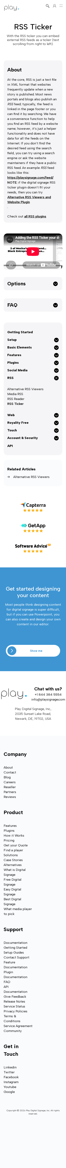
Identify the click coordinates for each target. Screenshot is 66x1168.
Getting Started (20, 332)
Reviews (10, 797)
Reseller (10, 787)
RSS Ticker (15, 404)
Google (9, 1092)
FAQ (12, 305)
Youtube (10, 1087)
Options (16, 284)
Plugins (9, 831)
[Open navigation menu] (61, 6)
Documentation (15, 943)
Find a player (13, 850)
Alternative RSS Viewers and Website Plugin (29, 199)
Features (10, 826)
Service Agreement (18, 1026)
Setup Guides (14, 952)
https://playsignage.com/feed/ (30, 178)
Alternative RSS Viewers (25, 389)
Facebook (11, 1077)
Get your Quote (16, 845)
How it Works (14, 835)
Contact (10, 772)
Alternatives (13, 865)
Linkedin (10, 1067)
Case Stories (13, 860)
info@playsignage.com (48, 699)
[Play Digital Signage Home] (11, 7)
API (10, 446)
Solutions (11, 855)
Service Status (14, 1006)
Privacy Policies (15, 1011)
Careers (10, 782)
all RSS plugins (35, 216)
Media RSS (15, 394)
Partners (10, 792)
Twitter (9, 1072)
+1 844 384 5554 (48, 695)
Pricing (9, 840)
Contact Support (16, 957)
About (14, 70)
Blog (7, 777)
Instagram (11, 1082)
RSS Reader (15, 399)
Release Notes (14, 1001)
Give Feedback (15, 997)
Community (13, 1031)
